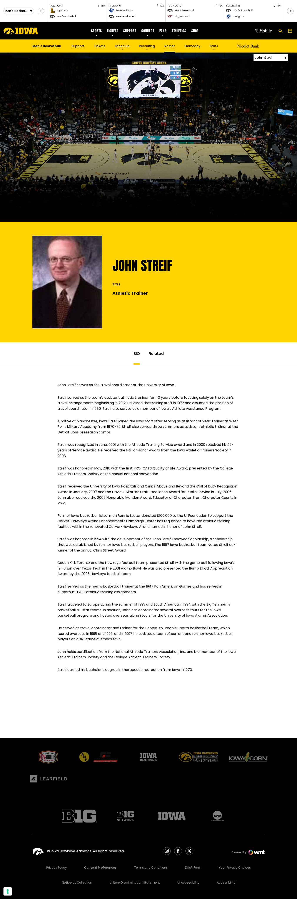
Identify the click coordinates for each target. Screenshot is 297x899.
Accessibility (226, 882)
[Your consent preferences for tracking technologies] (7, 891)
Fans (162, 30)
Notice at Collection (77, 882)
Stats (214, 46)
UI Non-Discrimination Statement (135, 882)
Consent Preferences (100, 867)
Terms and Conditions (151, 867)
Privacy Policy (56, 867)
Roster (169, 46)
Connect (147, 30)
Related (156, 353)
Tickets (112, 30)
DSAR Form (193, 867)
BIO (136, 353)
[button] (41, 11)
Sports (96, 30)
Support (129, 30)
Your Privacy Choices (235, 867)
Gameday (192, 46)
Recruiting (147, 46)
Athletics (179, 30)
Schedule (122, 46)
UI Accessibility (188, 882)
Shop (195, 30)
